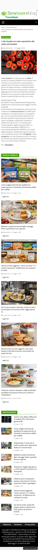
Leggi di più (5, 196)
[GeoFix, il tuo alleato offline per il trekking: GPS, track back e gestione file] (6, 419)
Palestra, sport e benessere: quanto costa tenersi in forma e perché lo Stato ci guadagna (25, 481)
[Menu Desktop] (3, 22)
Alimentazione (6, 37)
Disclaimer (18, 524)
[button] (36, 22)
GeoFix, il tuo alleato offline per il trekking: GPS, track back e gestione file (25, 419)
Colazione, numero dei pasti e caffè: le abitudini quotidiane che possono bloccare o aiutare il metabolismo (18, 392)
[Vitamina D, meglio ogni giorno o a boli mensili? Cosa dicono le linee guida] (6, 469)
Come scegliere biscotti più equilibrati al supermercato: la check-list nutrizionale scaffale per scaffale (18, 187)
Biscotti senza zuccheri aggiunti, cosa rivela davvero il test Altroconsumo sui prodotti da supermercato (17, 351)
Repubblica (9, 145)
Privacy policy (30, 524)
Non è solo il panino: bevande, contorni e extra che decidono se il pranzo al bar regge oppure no (18, 309)
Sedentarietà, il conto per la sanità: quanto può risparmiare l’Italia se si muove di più (25, 445)
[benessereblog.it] (19, 14)
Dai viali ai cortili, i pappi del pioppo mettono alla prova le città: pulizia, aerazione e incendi (24, 508)
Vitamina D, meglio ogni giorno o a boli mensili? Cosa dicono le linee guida (25, 469)
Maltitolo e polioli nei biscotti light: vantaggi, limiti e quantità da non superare (17, 227)
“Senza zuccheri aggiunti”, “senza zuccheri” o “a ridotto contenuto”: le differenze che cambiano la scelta (18, 268)
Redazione (7, 524)
